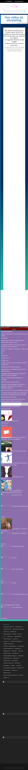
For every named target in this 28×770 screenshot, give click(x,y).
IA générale (10, 636)
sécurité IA (17, 663)
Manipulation (6, 651)
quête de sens (6, 660)
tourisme (18, 665)
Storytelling (19, 23)
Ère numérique (7, 670)
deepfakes (13, 631)
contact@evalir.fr (14, 327)
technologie (6, 665)
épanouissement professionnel (10, 675)
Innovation (6, 641)
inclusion (15, 638)
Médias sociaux (7, 653)
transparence (20, 667)
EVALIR (14, 634)
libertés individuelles (8, 648)
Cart (2, 580)
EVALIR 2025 (4, 425)
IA (4, 636)
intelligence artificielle (8, 643)
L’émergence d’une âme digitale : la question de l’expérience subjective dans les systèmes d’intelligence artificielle (13, 386)
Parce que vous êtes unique (19, 451)
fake (2, 353)
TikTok (13, 665)
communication (7, 629)
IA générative (17, 636)
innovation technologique (16, 641)
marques (20, 651)
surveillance (15, 660)
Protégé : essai (5, 360)
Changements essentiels (18, 546)
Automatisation (18, 626)
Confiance (6, 631)
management (17, 648)
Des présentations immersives (8, 397)
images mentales (7, 638)
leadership (21, 646)
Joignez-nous (15, 420)
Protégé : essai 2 (5, 358)
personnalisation (7, 658)
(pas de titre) (4, 355)
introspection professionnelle (10, 646)
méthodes (20, 655)
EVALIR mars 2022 (5, 408)
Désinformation (7, 634)
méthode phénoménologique (10, 655)
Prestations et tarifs (17, 495)
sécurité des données (8, 663)
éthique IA (6, 677)
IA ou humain (4, 338)
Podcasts (14, 557)
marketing (14, 651)
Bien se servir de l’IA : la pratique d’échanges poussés (14, 390)
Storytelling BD (24, 23)
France (20, 634)
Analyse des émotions (8, 626)
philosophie (16, 658)
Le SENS (14, 583)
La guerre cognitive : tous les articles (10, 382)
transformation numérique (9, 667)
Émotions (14, 670)
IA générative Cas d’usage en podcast (10, 367)
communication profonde (18, 629)
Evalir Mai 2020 (5, 423)
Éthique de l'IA (6, 672)
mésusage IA (15, 653)
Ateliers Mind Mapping (17, 569)
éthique (21, 675)
